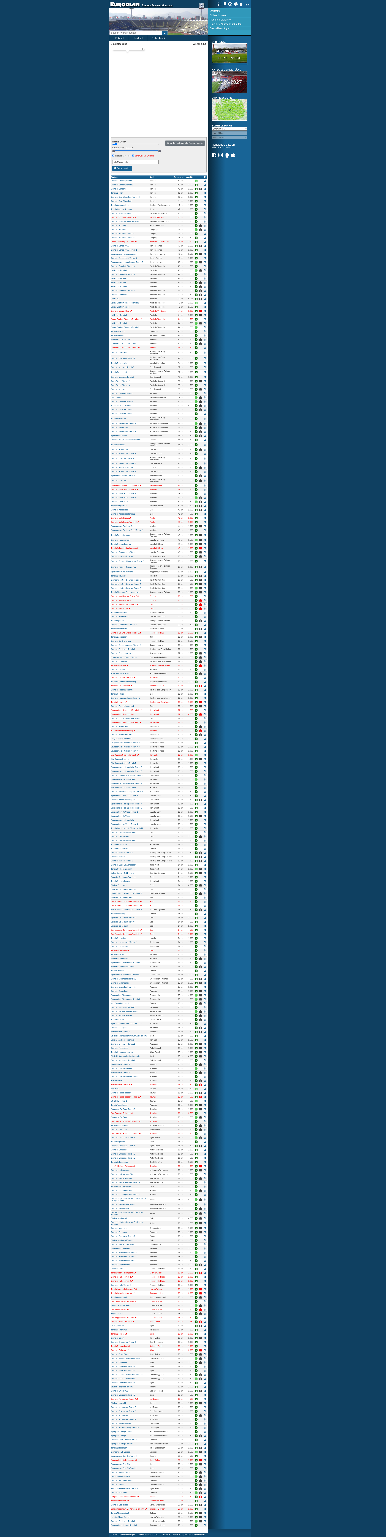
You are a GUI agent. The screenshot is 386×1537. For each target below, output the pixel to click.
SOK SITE (115, 1089)
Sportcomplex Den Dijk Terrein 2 (124, 1468)
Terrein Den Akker (118, 1020)
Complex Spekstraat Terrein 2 (123, 649)
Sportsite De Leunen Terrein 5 (123, 922)
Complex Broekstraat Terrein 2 (123, 1411)
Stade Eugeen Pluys (119, 958)
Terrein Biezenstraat (119, 612)
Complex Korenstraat (119, 1415)
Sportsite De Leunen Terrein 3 (123, 897)
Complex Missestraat (119, 608)
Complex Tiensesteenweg (121, 1178)
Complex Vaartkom (119, 1228)
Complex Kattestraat (119, 510)
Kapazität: (122, 147)
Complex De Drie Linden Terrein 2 (125, 633)
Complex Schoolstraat (120, 246)
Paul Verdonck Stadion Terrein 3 (124, 348)
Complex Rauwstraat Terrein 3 (123, 472)
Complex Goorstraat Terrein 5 (123, 1395)
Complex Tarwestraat (119, 428)
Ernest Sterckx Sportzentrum (122, 242)
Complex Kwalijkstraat (120, 600)
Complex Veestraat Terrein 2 (122, 377)
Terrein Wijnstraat (118, 1142)
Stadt (152, 177)
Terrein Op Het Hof (118, 665)
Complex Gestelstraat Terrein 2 (123, 840)
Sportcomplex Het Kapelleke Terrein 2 (126, 783)
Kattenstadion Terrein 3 (120, 1032)
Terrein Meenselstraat (120, 1513)
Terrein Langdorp (118, 335)
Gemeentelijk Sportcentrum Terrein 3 (126, 580)
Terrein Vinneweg (118, 914)
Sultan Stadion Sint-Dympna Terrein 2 (126, 893)
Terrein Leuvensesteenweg (122, 731)
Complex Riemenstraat (120, 1265)
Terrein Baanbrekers (119, 849)
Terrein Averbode (118, 445)
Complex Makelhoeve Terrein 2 (124, 522)
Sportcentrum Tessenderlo (122, 995)
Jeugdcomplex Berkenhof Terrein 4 (125, 751)
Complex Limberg (118, 189)
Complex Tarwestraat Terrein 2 (123, 423)
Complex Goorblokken (120, 311)
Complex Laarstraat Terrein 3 (123, 1146)
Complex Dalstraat (118, 481)
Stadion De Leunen (119, 885)
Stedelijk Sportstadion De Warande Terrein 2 (129, 1036)
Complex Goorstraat (119, 1362)
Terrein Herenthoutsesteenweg (123, 682)
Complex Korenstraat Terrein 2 (123, 1419)
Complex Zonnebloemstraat (122, 706)
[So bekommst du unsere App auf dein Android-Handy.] (228, 155)
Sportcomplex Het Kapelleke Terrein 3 (126, 767)
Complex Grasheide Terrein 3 (123, 1154)
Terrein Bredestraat (119, 372)
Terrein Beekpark (118, 1334)
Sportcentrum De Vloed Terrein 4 (124, 824)
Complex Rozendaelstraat (121, 690)
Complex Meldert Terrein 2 (122, 1472)
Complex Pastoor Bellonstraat (123, 1379)
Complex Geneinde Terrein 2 (123, 291)
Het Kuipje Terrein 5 (119, 278)
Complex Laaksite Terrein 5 (122, 393)
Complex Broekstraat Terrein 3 (123, 1342)
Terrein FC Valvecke (119, 845)
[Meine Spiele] (231, 4)
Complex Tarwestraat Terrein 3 (123, 432)
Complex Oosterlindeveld (121, 1068)
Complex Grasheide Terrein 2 (123, 1158)
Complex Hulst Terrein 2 (121, 1277)
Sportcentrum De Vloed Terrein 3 (124, 796)
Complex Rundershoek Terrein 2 (124, 552)
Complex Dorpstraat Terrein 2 (123, 358)
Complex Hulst (117, 1269)
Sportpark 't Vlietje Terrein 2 (122, 1432)
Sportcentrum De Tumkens (122, 572)
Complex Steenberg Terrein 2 (123, 1236)
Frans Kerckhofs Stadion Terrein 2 (125, 657)
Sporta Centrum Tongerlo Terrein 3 (125, 327)
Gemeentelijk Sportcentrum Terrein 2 (126, 588)
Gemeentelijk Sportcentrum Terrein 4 (126, 584)
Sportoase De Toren (119, 1117)
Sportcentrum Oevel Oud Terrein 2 (125, 485)
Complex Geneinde (119, 295)
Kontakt (175, 1535)
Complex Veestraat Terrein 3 (122, 367)
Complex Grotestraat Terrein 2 (123, 987)
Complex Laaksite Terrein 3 (122, 410)
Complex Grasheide (119, 1150)
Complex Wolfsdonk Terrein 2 (123, 234)
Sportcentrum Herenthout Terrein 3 (125, 710)
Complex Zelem (117, 1338)
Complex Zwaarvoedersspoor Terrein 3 (127, 775)
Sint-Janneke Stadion (120, 759)
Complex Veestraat (119, 389)
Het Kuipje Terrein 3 (119, 315)
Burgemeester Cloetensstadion (123, 1497)
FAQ (156, 1535)
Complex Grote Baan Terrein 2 (123, 498)
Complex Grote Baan (119, 502)
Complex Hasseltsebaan (121, 1093)
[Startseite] (125, 7)
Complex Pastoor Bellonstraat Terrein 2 (127, 1375)
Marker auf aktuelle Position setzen (186, 143)
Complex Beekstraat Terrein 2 (123, 1521)
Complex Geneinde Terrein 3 (123, 274)
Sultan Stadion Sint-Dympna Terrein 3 (126, 910)
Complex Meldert (118, 1484)
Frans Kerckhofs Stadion (121, 674)
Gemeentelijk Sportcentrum (122, 556)
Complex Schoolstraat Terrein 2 (124, 250)
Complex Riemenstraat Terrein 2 (124, 1257)
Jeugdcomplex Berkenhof (121, 739)
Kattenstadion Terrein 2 (120, 1064)
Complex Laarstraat (119, 1129)
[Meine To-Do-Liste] (226, 4)
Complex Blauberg (118, 225)
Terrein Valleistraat (118, 419)
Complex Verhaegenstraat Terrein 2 (125, 1195)
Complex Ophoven (118, 1350)
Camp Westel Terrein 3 (120, 385)
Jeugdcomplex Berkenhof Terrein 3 (125, 747)
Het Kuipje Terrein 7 (119, 282)
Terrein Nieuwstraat (119, 938)
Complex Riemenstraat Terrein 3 (124, 1261)
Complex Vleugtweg (119, 1028)
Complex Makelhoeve (120, 518)
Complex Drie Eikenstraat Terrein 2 (125, 197)
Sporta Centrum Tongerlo (121, 307)
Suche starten (123, 168)
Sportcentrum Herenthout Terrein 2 (125, 722)
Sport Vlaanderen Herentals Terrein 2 (126, 1024)
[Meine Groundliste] (220, 4)
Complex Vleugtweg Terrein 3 (123, 1007)
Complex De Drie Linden (121, 641)
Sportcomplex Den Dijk (120, 1464)
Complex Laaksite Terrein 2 (122, 414)
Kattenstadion (116, 1081)
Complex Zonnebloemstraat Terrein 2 (126, 718)
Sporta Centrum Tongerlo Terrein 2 (125, 303)
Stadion (114, 177)
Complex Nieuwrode (119, 726)
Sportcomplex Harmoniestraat (123, 254)
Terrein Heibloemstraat (120, 686)
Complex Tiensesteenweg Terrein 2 (125, 1182)
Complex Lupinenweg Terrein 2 (124, 942)
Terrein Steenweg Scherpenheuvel (125, 592)
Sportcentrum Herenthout (121, 714)
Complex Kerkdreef (119, 1493)
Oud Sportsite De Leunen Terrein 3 (125, 906)
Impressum (186, 1535)
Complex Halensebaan (120, 1170)
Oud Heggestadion (119, 1309)
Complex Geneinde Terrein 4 (123, 266)
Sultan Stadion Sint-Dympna (122, 873)
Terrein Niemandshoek (120, 881)
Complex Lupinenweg (120, 946)
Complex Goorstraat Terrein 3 (123, 1366)
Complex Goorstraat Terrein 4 (123, 1383)
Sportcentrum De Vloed (120, 816)
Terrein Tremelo (117, 971)
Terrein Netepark (118, 954)
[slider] (113, 151)
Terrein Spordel (117, 621)
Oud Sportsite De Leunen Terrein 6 (125, 901)
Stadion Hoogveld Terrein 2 (122, 1387)
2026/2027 (230, 82)
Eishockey (158, 38)
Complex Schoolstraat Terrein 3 (124, 258)
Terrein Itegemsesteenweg (122, 1052)
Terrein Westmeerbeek (120, 205)
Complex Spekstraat (119, 661)
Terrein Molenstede (119, 629)
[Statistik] (236, 4)
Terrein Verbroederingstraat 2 (123, 1289)
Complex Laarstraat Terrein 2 (123, 1138)
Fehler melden (145, 1535)
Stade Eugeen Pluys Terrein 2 (123, 967)
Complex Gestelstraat (120, 836)
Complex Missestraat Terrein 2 (123, 604)
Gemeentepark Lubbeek (121, 1452)
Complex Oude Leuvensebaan (123, 865)
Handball (138, 38)
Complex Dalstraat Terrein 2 (122, 459)
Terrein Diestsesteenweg (121, 544)
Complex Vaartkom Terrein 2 (122, 1244)
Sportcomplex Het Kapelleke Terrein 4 (126, 804)
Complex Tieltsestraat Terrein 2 (123, 1204)
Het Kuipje (115, 299)
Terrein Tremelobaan (119, 1105)
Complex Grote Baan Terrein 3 (123, 494)
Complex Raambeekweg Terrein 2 (125, 1427)
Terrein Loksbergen (119, 1448)
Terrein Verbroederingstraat (122, 1273)
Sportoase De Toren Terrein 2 (123, 1109)
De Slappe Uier (117, 1326)
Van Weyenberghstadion (121, 1003)
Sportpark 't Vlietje (118, 1436)
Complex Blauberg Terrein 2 (122, 217)
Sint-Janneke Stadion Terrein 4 (123, 788)
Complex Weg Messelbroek (122, 467)
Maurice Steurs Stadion (120, 1517)
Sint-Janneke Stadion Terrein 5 (123, 763)
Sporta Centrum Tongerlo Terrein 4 (125, 319)
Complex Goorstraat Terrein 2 (123, 1371)
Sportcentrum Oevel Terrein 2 (123, 476)
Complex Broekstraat (119, 1391)
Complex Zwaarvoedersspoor (123, 800)
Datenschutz (199, 1535)
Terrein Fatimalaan (118, 1501)
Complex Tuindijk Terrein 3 (122, 861)
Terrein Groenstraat (119, 950)
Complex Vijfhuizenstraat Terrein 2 (125, 221)
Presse (165, 1535)
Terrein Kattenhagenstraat (121, 1293)
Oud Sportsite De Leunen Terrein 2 (125, 934)
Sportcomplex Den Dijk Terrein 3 (124, 1456)
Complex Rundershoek (120, 540)
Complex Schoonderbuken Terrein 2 (126, 645)
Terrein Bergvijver (118, 576)
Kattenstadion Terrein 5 (120, 1085)
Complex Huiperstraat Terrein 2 (124, 625)
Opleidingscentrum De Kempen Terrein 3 (127, 1509)
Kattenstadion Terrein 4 (120, 1072)
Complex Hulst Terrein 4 (121, 1285)
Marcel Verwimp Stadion (121, 405)
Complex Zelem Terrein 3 (121, 1322)
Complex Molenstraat (119, 983)
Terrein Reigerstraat (119, 1330)
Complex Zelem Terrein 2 (121, 1354)
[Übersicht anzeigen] (205, 177)
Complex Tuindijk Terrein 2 (122, 853)
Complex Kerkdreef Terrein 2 (122, 1480)
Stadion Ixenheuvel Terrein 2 (122, 1240)
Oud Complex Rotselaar (121, 1113)
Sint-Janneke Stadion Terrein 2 (123, 779)
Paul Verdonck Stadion (120, 339)
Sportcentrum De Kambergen (123, 1460)
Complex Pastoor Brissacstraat (123, 567)
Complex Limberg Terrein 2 (122, 185)
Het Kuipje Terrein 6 (119, 270)
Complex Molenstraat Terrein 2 (123, 979)
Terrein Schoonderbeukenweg (123, 548)
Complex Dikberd (118, 669)
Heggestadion (117, 1314)
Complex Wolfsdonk (119, 230)
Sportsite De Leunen (119, 926)
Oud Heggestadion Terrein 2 (122, 1301)
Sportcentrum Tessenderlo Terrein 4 (125, 963)
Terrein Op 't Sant (118, 331)
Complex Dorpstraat (119, 353)
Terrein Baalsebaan (119, 637)
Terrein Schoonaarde (119, 1162)
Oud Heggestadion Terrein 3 (122, 1318)
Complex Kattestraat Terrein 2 (123, 514)
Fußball (119, 38)
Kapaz (189, 177)
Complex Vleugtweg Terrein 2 (123, 1044)
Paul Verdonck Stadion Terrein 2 (124, 344)
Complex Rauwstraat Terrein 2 (123, 463)
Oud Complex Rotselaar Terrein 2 (124, 1121)
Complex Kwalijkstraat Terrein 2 (124, 596)
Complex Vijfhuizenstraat (121, 213)
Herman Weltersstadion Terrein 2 (124, 1489)
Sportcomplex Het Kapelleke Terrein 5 (126, 771)
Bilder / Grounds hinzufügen (123, 1535)
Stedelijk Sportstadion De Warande (125, 1056)
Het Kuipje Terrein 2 (119, 323)
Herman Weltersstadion (120, 1476)
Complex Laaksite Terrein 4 (122, 401)
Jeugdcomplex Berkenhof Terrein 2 (125, 743)
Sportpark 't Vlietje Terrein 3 (122, 1444)
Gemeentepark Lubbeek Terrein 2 (125, 1440)
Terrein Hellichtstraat (119, 1125)
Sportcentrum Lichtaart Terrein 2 (124, 1525)
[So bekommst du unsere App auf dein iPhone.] (234, 155)
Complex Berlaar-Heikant (121, 1015)
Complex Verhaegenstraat (121, 1190)
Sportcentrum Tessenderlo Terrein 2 (125, 999)
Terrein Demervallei (119, 363)
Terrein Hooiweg (118, 702)
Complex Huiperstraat (120, 617)
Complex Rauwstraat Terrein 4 (123, 454)
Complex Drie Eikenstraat (121, 201)
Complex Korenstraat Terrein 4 (123, 1399)
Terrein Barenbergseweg (121, 1186)
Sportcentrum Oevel (119, 436)
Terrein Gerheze (117, 694)
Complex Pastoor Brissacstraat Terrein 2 (127, 561)
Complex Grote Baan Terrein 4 (123, 489)
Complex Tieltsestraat (120, 1208)
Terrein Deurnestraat (119, 1346)
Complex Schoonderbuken (122, 653)
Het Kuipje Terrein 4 (119, 287)
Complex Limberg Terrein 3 (122, 181)
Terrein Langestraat (119, 506)
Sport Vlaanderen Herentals (122, 1040)
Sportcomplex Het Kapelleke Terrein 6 (126, 808)
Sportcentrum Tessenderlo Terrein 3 (125, 975)
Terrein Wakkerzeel (119, 1297)
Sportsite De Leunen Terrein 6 (123, 877)
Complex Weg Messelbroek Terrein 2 (126, 440)
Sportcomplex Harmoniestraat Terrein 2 (127, 262)
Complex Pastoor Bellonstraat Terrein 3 (127, 1358)
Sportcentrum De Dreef (120, 1248)
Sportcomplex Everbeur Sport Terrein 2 (127, 530)
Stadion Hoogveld (118, 1403)
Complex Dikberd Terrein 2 (122, 678)
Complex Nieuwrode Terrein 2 (123, 735)
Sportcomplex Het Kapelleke (122, 820)
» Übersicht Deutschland (222, 147)
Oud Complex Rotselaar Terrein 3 (124, 1134)
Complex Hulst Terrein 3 (121, 1281)
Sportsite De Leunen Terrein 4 (123, 889)
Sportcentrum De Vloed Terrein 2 (124, 812)
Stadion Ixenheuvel (119, 1218)
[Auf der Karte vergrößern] (205, 181)
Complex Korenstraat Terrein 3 (123, 1407)
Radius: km (119, 142)
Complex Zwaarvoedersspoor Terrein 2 (127, 792)
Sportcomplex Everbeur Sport (123, 526)
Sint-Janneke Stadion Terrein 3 (123, 755)
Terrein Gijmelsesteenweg (121, 209)
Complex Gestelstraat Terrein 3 (123, 832)
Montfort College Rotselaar (122, 1166)
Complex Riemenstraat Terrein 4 (124, 1252)
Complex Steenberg (119, 1232)
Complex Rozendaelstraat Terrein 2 (125, 698)
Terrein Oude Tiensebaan (121, 869)
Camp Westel (116, 397)
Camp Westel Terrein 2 (120, 381)
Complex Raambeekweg (121, 1423)
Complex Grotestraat (119, 991)
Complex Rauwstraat (119, 450)
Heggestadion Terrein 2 (120, 1305)
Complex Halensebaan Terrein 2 (124, 1174)
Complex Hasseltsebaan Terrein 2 (125, 1097)
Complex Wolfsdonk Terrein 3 (123, 238)
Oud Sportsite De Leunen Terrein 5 (125, 930)
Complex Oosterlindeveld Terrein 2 (125, 1077)
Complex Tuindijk (118, 857)
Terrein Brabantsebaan (120, 535)
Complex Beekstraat (119, 1505)
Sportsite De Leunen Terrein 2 (123, 918)
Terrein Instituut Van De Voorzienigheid (127, 828)
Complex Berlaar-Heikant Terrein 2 (125, 1011)
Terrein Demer (117, 193)
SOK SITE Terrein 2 (119, 1101)
